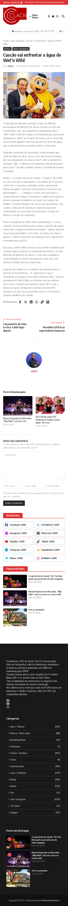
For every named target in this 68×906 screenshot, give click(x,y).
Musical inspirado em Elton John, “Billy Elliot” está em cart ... (17, 419)
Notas (7, 49)
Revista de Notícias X (50, 900)
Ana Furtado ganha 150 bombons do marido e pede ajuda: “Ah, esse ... (48, 419)
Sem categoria (17, 40)
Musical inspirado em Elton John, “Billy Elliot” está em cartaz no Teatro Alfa (46, 855)
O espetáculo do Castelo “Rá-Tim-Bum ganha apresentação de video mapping (47, 840)
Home (6, 40)
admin (10, 66)
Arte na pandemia (36, 610)
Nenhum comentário (29, 66)
